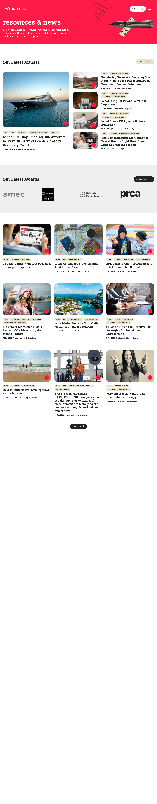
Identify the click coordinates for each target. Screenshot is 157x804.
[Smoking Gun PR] (14, 8)
